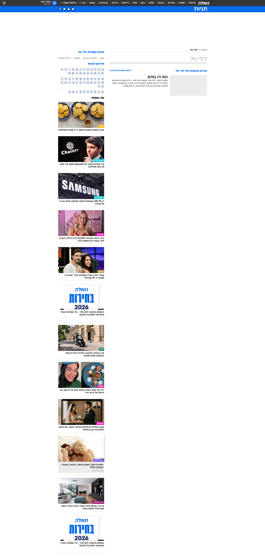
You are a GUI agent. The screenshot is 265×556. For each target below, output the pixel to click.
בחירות (171, 3)
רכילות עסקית (64, 58)
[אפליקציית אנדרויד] (73, 9)
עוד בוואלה (97, 98)
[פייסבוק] (60, 9)
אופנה (92, 3)
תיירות (115, 3)
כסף (143, 3)
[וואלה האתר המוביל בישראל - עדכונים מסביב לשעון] (203, 3)
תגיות (204, 50)
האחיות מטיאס (90, 58)
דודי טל (194, 50)
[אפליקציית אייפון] (69, 9)
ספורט (182, 3)
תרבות (161, 3)
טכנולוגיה (103, 3)
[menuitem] (190, 3)
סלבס (151, 3)
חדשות (192, 3)
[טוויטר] (64, 9)
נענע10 (77, 58)
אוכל (134, 3)
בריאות (125, 3)
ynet (102, 58)
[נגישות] (4, 3)
